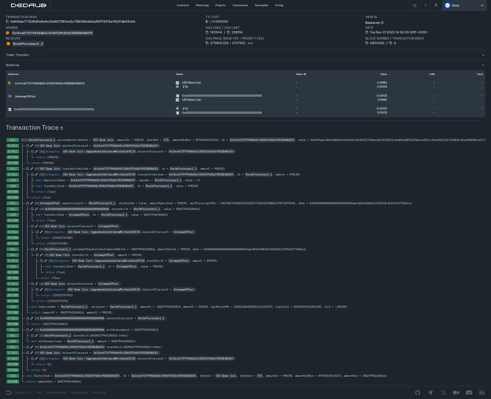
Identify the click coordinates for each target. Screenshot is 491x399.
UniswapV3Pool (25, 96)
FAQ (39, 392)
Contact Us (99, 392)
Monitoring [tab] (202, 5)
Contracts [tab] (183, 5)
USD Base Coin (191, 82)
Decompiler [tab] (262, 5)
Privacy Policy (79, 392)
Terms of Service (56, 392)
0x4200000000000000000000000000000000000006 (222, 95)
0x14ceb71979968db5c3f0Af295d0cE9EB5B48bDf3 (52, 33)
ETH (185, 87)
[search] (415, 5)
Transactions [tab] (240, 5)
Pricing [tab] (279, 5)
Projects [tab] (221, 5)
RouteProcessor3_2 (28, 44)
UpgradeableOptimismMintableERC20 (110, 151)
